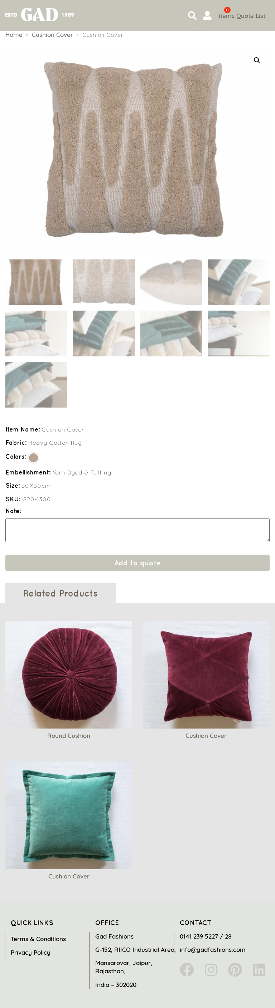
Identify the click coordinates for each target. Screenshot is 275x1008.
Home (14, 34)
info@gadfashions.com (213, 949)
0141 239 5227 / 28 (206, 936)
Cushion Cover (52, 34)
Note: (13, 511)
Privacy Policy (30, 952)
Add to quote (137, 563)
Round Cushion (68, 735)
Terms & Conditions (38, 939)
